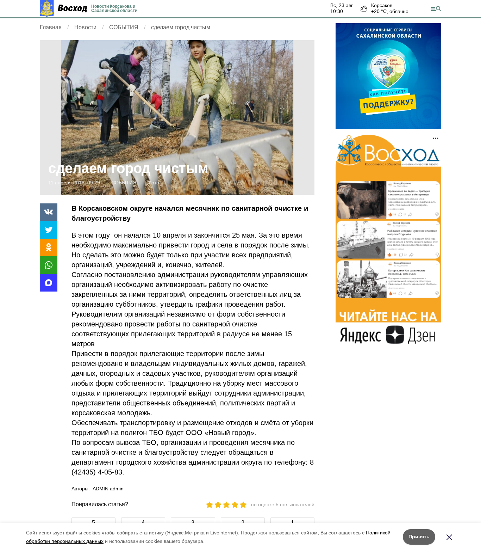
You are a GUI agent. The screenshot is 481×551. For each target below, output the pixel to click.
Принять (419, 536)
